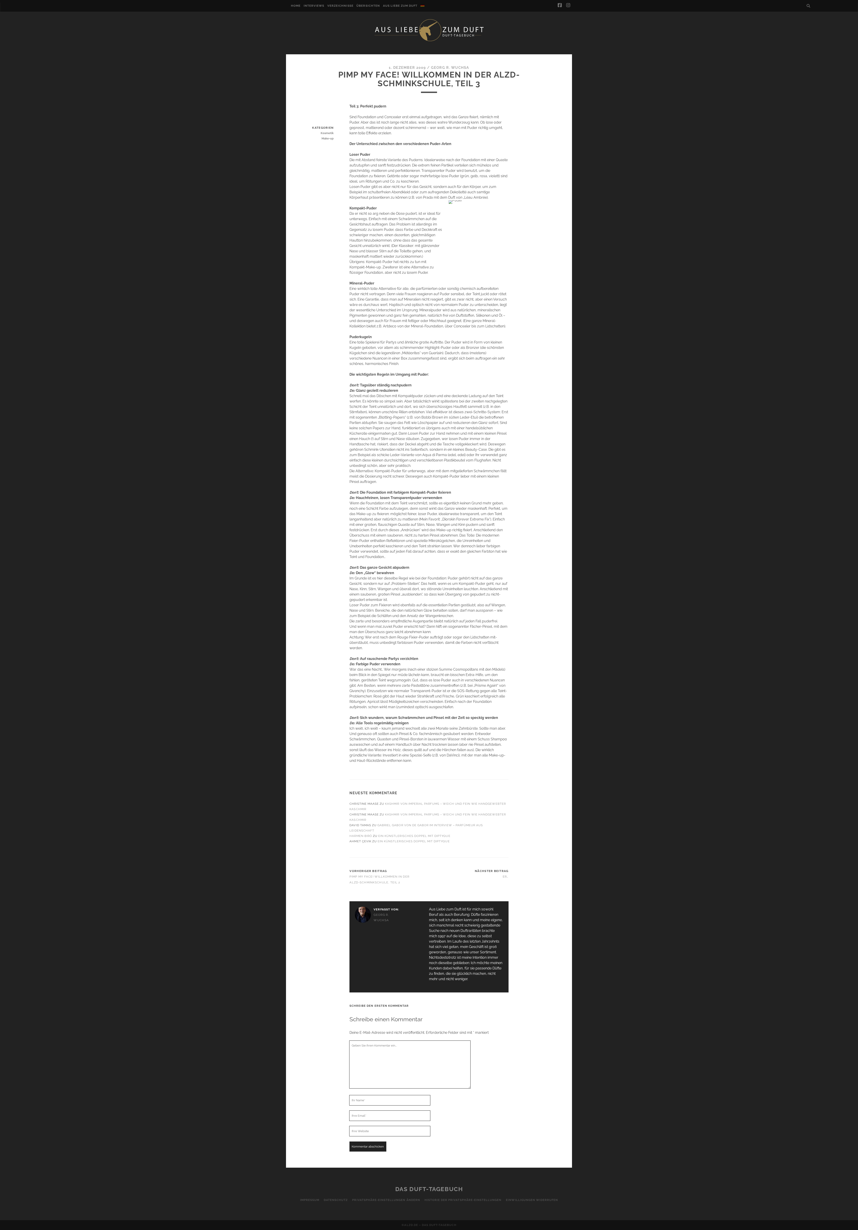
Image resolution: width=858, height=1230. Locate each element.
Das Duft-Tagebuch (429, 1189)
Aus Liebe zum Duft (400, 5)
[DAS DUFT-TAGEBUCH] (429, 41)
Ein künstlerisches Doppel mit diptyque (414, 836)
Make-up (328, 138)
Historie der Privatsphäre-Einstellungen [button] (463, 1200)
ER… (506, 876)
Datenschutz (336, 1200)
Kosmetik (327, 133)
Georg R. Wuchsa (450, 67)
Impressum (309, 1200)
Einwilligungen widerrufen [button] (532, 1200)
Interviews (314, 5)
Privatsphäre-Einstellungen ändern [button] (386, 1200)
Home (296, 5)
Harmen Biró (360, 836)
